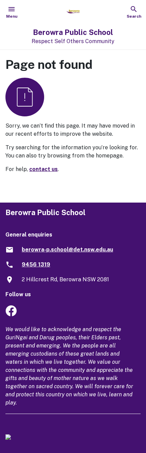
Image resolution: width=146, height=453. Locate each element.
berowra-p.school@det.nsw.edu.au (67, 249)
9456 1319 (36, 264)
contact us (43, 169)
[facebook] (11, 314)
